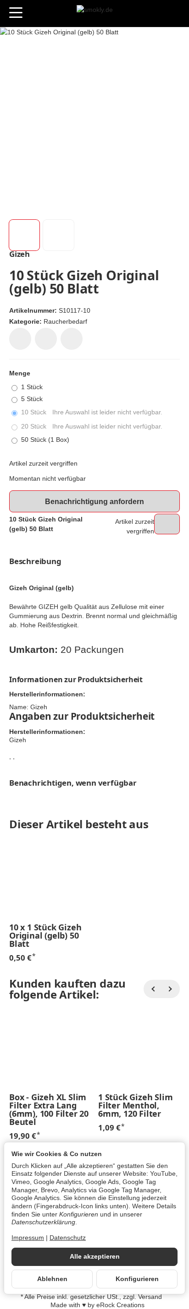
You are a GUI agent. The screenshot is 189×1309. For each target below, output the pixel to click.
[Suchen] (35, 13)
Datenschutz (68, 1237)
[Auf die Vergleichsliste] (46, 339)
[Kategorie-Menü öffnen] (15, 12)
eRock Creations (120, 1305)
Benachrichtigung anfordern (94, 501)
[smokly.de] (95, 14)
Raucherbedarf (65, 321)
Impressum (27, 1237)
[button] (24, 235)
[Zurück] (153, 989)
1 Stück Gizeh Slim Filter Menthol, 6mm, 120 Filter (135, 1105)
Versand (150, 1296)
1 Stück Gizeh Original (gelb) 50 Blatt (45, 935)
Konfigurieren (137, 1279)
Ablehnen (52, 1279)
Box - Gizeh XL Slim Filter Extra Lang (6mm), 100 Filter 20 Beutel (49, 1109)
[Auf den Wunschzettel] (20, 339)
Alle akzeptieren (95, 1256)
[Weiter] (170, 989)
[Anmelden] (156, 13)
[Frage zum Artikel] (72, 339)
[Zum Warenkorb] (173, 13)
